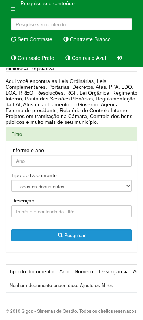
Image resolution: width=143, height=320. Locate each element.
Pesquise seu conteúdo (48, 3)
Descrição (22, 200)
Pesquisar (74, 235)
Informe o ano (27, 150)
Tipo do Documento (34, 175)
